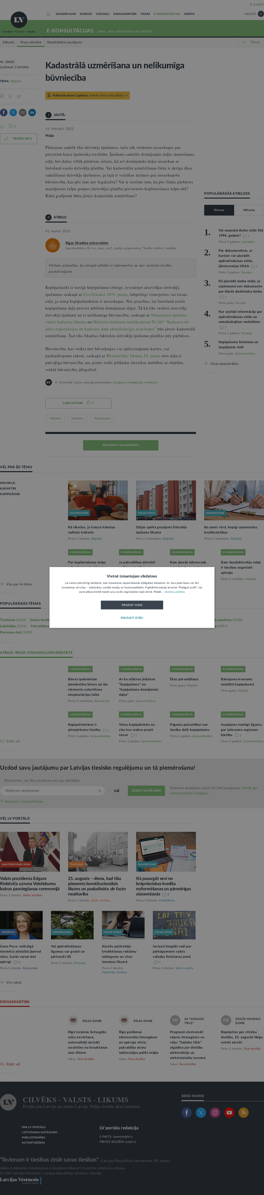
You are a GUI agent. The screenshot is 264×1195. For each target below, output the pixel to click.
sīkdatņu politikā (175, 592)
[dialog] (132, 597)
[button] (132, 618)
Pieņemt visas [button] (132, 605)
